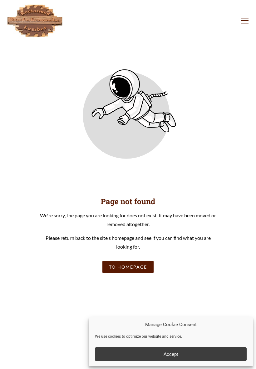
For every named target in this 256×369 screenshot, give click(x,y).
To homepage (128, 267)
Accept (171, 354)
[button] (245, 21)
